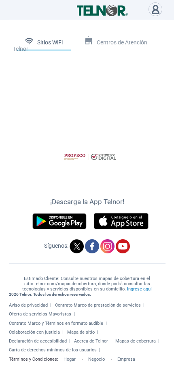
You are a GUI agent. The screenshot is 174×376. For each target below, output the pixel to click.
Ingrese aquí (139, 289)
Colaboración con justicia (34, 332)
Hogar (70, 359)
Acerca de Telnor (91, 341)
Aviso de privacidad (28, 305)
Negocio (96, 359)
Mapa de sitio (81, 332)
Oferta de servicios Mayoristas (40, 314)
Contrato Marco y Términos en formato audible (56, 323)
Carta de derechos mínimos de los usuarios (53, 350)
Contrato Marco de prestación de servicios (98, 305)
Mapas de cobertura (135, 341)
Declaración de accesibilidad (38, 341)
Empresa (126, 359)
